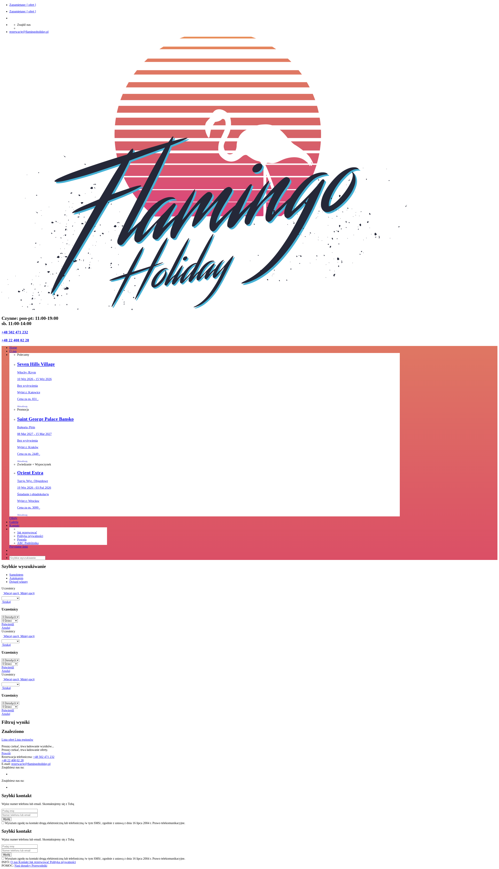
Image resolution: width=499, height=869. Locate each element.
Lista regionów (24, 739)
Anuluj (6, 627)
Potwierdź (8, 624)
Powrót (6, 753)
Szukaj (6, 601)
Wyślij (6, 819)
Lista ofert (8, 739)
